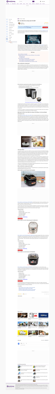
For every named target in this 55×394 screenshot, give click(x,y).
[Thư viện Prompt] (7, 22)
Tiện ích (43, 3)
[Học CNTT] (7, 31)
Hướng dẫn (24, 384)
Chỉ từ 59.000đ (45, 27)
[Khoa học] (7, 41)
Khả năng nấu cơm (22, 56)
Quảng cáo (31, 384)
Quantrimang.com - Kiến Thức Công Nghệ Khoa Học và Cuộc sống (11, 1)
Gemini (24, 3)
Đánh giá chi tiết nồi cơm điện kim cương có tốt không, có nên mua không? (29, 55)
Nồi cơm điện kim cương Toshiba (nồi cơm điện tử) (26, 60)
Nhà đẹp (24, 18)
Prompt (27, 3)
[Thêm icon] (21, 343)
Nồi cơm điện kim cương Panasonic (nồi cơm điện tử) (27, 59)
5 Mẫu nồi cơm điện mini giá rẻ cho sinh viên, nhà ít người (27, 289)
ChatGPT (21, 3)
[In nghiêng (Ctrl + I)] (24, 343)
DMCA (36, 384)
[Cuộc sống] (7, 39)
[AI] (7, 19)
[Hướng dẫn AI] (7, 24)
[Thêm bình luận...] (34, 345)
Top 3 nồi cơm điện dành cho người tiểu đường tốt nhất (27, 290)
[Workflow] (7, 26)
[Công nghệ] (7, 29)
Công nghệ (37, 3)
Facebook (34, 384)
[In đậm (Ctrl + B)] (23, 343)
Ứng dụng (27, 384)
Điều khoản (19, 384)
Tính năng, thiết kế (22, 57)
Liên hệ (29, 384)
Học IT (40, 3)
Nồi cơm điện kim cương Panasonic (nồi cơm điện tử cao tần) (28, 61)
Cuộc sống (20, 18)
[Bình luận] (44, 23)
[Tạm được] (45, 22)
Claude (18, 3)
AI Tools (30, 3)
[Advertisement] (27, 12)
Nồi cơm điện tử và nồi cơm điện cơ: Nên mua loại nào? (27, 287)
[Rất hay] (47, 22)
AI (10, 3)
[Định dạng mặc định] (26, 343)
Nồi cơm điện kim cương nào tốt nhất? (23, 58)
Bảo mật (22, 384)
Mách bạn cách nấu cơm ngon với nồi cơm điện (26, 288)
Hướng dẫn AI (14, 3)
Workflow (33, 3)
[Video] (7, 36)
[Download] (7, 34)
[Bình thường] (46, 22)
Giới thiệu (16, 384)
